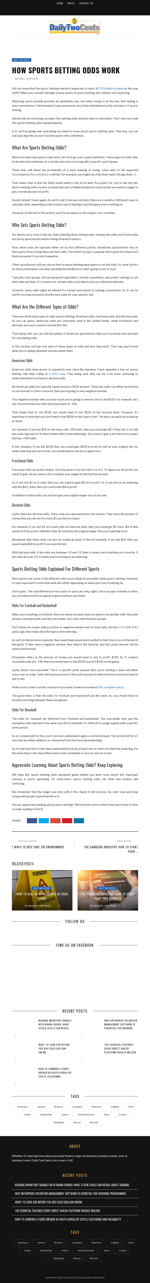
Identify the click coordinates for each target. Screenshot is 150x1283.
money (41, 1106)
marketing (46, 1114)
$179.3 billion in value (109, 88)
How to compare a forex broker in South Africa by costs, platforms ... (55, 1072)
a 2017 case (57, 373)
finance (58, 1106)
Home (60, 3)
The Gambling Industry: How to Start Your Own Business (108, 896)
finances (96, 1106)
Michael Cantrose (27, 78)
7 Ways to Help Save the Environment (38, 847)
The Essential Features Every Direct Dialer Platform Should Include (120, 1048)
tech (131, 1106)
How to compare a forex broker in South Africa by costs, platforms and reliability (68, 1219)
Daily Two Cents (21, 60)
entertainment (86, 1114)
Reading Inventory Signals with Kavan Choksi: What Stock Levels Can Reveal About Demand (72, 1185)
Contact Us (86, 3)
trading (115, 1106)
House (77, 1122)
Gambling (58, 1122)
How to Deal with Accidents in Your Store (42, 896)
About (71, 3)
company (77, 1106)
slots (107, 1114)
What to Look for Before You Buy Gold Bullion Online (54, 1048)
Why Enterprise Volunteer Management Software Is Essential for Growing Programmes (120, 1026)
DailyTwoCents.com (44, 1160)
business (23, 1106)
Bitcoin (94, 1122)
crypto (64, 1114)
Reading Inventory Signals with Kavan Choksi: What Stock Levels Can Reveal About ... (55, 1026)
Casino (123, 1114)
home (27, 1114)
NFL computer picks (111, 687)
